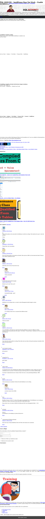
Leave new (8, 224)
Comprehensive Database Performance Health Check (18, 3)
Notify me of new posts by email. (7, 440)
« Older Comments (3, 426)
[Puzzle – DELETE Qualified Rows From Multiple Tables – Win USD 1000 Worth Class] (10, 219)
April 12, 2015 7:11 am (6, 281)
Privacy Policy (5, 512)
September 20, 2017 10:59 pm (8, 349)
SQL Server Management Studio (17, 142)
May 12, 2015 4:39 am (9, 309)
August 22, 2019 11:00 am (7, 398)
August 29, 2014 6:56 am (7, 231)
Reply (3, 239)
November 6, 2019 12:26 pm (7, 410)
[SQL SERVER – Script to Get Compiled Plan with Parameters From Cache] (10, 173)
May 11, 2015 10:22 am (6, 300)
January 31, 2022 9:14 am (7, 420)
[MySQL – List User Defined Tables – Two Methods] (10, 196)
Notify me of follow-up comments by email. (9, 438)
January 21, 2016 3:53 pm (7, 327)
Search (3, 511)
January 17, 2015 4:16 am (7, 263)
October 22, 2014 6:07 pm (7, 253)
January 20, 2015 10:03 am (10, 272)
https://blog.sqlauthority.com (15, 140)
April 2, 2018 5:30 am (9, 389)
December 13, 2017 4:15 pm (7, 358)
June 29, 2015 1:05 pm (6, 318)
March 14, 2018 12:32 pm (7, 379)
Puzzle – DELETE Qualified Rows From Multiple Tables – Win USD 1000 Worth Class (17, 221)
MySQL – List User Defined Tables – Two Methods (10, 198)
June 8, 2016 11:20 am (6, 339)
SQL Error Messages (3, 142)
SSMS (28, 142)
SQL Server (9, 142)
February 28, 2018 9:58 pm (7, 367)
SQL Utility (25, 142)
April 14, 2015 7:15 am (9, 291)
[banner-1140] (22, 11)
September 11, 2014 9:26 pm (7, 244)
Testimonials (32, 3)
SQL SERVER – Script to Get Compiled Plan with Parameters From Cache (15, 174)
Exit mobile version (22, 517)
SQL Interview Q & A (6, 509)
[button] (2, 144)
